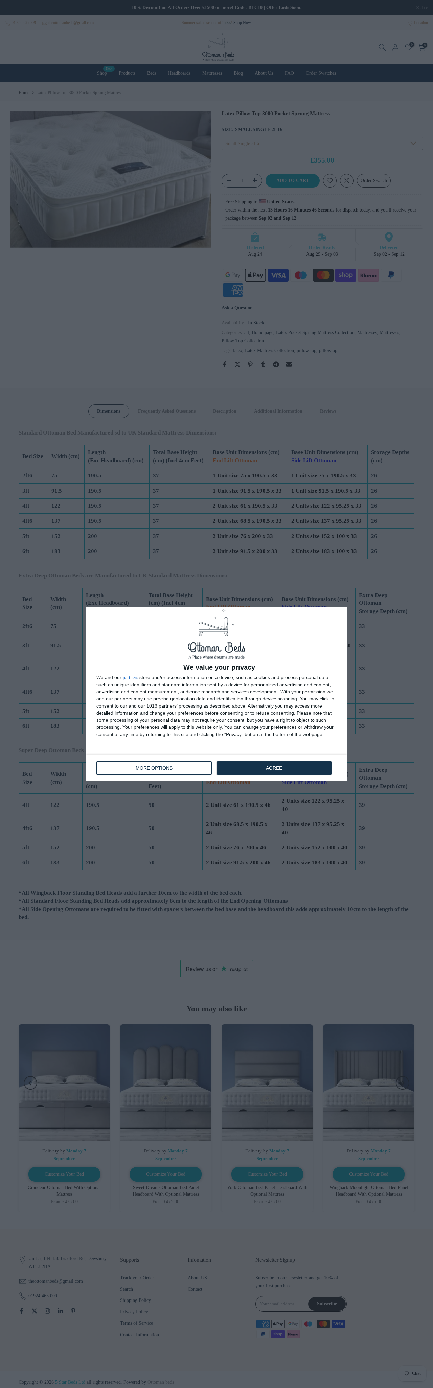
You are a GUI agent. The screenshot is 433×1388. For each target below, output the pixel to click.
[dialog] (216, 694)
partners (130, 677)
